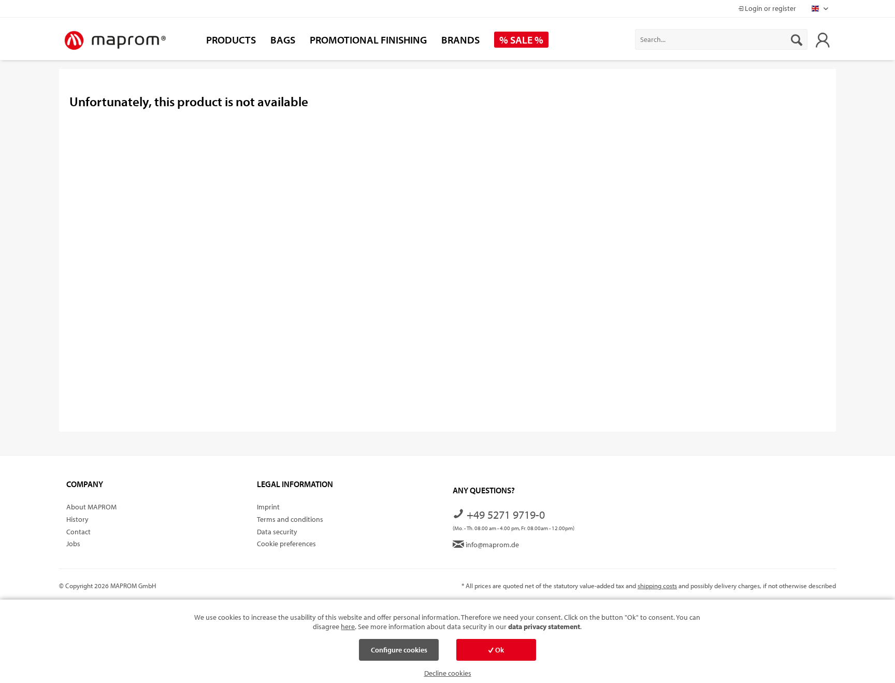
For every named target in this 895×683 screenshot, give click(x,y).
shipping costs (657, 585)
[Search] (796, 39)
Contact (78, 531)
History (77, 519)
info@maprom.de (491, 544)
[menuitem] (721, 39)
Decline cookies (447, 673)
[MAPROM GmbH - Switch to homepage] (115, 41)
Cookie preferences (286, 543)
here (348, 626)
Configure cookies (399, 649)
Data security (277, 531)
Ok (499, 649)
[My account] (822, 39)
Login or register (769, 8)
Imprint (268, 506)
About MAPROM (91, 506)
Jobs (73, 543)
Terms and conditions (290, 519)
